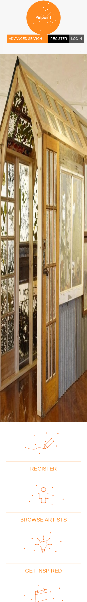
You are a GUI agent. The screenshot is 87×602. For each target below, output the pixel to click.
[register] (43, 451)
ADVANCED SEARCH (25, 38)
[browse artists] (43, 502)
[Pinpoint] (43, 17)
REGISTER (58, 38)
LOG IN (76, 38)
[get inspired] (43, 553)
